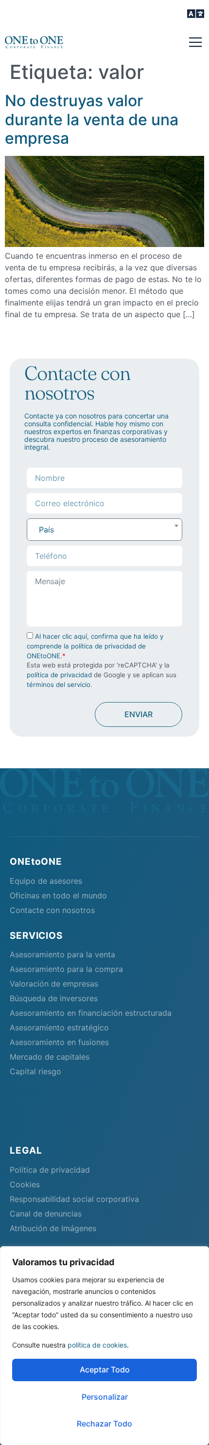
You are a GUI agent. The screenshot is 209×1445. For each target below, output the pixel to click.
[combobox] (104, 529)
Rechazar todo (104, 1423)
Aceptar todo (105, 1369)
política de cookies (97, 1345)
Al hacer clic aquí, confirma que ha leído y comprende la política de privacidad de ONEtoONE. (95, 646)
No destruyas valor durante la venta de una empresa (91, 119)
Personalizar (105, 1397)
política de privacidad (59, 675)
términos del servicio (58, 684)
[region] (104, 1345)
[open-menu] (195, 14)
